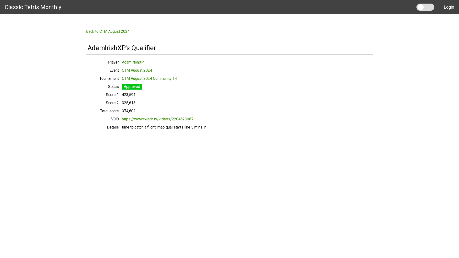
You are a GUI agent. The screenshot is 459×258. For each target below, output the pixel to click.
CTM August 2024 (137, 70)
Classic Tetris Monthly (33, 7)
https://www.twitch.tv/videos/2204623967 (157, 119)
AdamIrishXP (133, 62)
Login (449, 7)
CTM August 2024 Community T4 (149, 78)
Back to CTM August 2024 (108, 31)
